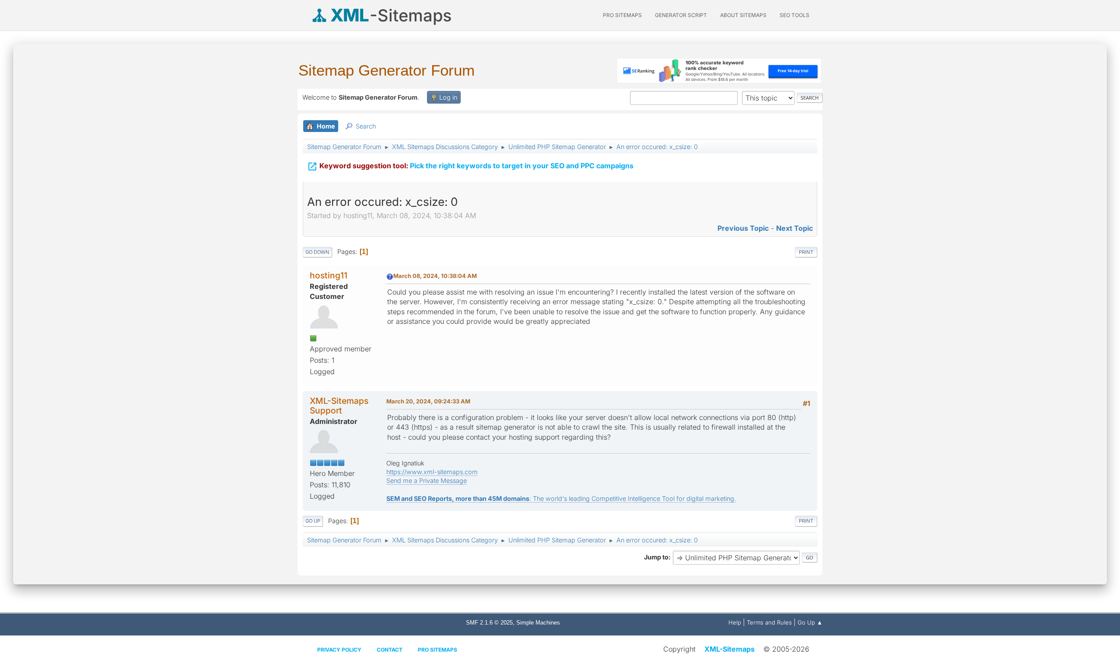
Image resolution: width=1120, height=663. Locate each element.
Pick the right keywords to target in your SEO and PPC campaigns (470, 166)
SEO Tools (794, 15)
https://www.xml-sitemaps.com (432, 472)
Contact (389, 649)
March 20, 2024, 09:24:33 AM (428, 401)
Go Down (317, 252)
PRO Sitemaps (622, 15)
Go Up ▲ (810, 622)
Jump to (656, 557)
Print (806, 252)
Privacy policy (339, 649)
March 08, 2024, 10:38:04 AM (435, 275)
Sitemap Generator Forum (386, 70)
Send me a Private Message (426, 480)
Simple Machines (538, 622)
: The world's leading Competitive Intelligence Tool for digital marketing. (561, 498)
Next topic (794, 228)
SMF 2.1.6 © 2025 (489, 622)
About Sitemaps (743, 15)
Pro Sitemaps (437, 649)
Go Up (312, 521)
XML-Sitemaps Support (339, 405)
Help (734, 622)
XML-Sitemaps (729, 649)
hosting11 (328, 275)
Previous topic (743, 228)
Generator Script (681, 15)
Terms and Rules (769, 622)
